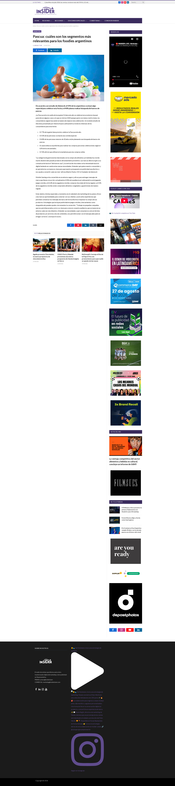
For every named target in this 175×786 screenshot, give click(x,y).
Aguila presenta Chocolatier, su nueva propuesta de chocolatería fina (43, 256)
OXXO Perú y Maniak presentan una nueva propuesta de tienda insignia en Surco (68, 257)
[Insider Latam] (45, 11)
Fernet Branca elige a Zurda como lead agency (131, 519)
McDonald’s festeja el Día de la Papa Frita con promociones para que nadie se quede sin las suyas (92, 257)
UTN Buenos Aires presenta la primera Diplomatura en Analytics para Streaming (132, 510)
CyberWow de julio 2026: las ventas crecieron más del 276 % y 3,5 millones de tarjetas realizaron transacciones (67, 2)
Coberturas (95, 20)
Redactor (38, 45)
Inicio (34, 26)
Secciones (59, 20)
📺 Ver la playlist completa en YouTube (122, 213)
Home (37, 20)
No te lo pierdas (117, 502)
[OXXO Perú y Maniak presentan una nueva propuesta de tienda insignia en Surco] (68, 245)
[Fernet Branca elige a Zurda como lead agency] (114, 520)
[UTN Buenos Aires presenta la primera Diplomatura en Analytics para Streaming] (114, 509)
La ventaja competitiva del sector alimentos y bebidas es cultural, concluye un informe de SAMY (124, 461)
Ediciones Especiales (76, 20)
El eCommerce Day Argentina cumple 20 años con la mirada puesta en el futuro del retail (131, 530)
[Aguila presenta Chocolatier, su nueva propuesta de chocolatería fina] (44, 245)
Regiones (46, 20)
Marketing (37, 31)
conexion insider (112, 20)
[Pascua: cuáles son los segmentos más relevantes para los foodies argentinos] (68, 78)
